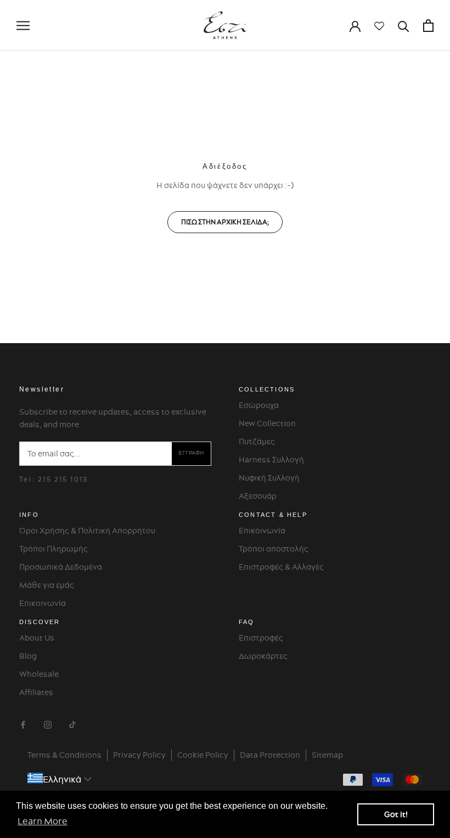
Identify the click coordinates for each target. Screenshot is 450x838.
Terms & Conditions (64, 755)
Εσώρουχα (259, 405)
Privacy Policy (139, 755)
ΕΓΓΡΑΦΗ (191, 452)
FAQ (247, 622)
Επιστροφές (261, 638)
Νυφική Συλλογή (269, 478)
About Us (36, 638)
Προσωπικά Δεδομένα (60, 567)
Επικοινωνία (42, 603)
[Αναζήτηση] (403, 25)
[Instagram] (48, 723)
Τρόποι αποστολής (273, 549)
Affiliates (36, 692)
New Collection (267, 423)
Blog (28, 656)
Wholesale (39, 674)
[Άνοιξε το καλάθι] (428, 25)
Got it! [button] (396, 814)
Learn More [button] (43, 820)
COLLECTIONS (267, 389)
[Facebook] (23, 723)
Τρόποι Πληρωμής (53, 549)
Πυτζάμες (257, 441)
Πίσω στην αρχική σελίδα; (225, 222)
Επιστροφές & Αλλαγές (281, 567)
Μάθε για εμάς (46, 585)
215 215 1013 (63, 479)
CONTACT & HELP (273, 514)
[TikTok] (72, 723)
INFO (29, 514)
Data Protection (270, 755)
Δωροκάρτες (263, 656)
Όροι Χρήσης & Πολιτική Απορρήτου (87, 531)
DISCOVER (39, 622)
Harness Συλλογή (271, 460)
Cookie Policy (202, 755)
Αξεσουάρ (258, 496)
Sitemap (327, 755)
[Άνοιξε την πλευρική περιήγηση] (23, 25)
